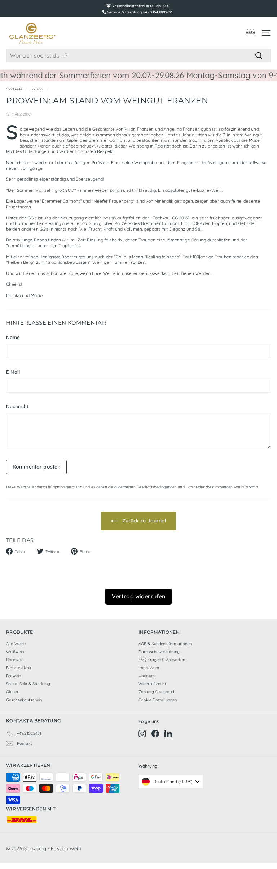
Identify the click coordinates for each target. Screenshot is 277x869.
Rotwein (13, 675)
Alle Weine (16, 643)
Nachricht (17, 406)
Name (13, 337)
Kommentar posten (36, 466)
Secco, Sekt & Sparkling (28, 683)
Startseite (14, 89)
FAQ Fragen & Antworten (161, 659)
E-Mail (13, 372)
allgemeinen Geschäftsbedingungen (145, 487)
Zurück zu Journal (143, 520)
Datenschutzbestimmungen (209, 487)
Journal (37, 89)
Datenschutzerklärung (159, 651)
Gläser (12, 691)
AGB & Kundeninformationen (165, 643)
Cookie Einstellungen (157, 699)
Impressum (148, 667)
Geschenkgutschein (24, 699)
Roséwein (14, 659)
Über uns (146, 675)
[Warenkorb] (250, 33)
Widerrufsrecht (152, 683)
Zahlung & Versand (156, 691)
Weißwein (15, 651)
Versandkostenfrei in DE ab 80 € (140, 6)
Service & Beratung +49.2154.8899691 (140, 12)
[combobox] (138, 56)
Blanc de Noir (19, 667)
